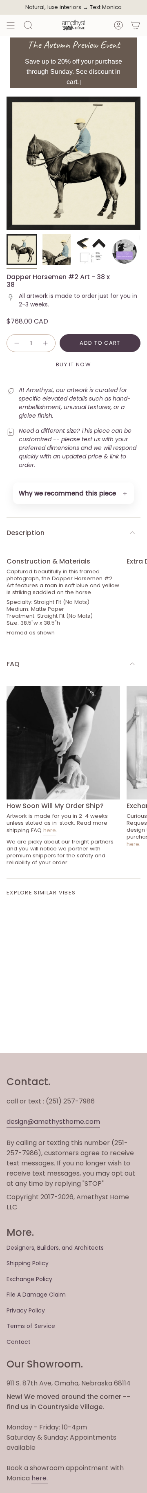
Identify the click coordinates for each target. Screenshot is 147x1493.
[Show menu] (10, 25)
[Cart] (135, 25)
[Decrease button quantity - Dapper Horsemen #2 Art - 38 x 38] (16, 343)
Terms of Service (31, 1326)
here (49, 830)
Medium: (18, 609)
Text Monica (106, 7)
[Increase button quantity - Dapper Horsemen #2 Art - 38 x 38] (46, 343)
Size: (13, 623)
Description (26, 532)
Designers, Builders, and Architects (55, 1248)
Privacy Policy (26, 1310)
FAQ (13, 664)
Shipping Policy (28, 1263)
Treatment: (21, 616)
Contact (19, 1342)
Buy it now (73, 364)
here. (39, 1478)
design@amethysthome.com (53, 1121)
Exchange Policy (29, 1279)
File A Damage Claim (36, 1294)
